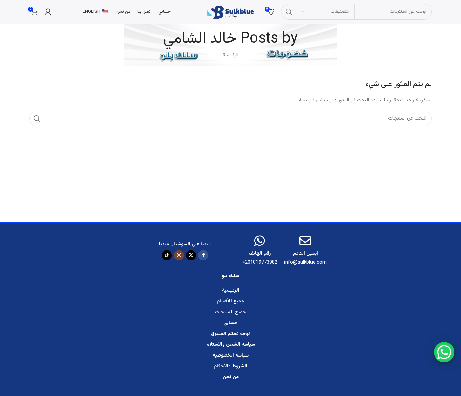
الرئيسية (230, 55)
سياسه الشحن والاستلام (230, 344)
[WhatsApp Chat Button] (444, 352)
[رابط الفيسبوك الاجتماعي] (203, 255)
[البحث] (289, 12)
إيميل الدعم (305, 253)
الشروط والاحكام (230, 366)
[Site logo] (230, 12)
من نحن (231, 377)
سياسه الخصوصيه (231, 355)
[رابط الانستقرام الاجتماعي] (179, 255)
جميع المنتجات (230, 312)
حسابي (230, 323)
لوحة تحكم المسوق (230, 334)
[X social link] (191, 255)
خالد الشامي (199, 39)
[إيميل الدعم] (305, 240)
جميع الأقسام (230, 301)
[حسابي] (48, 12)
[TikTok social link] (167, 255)
